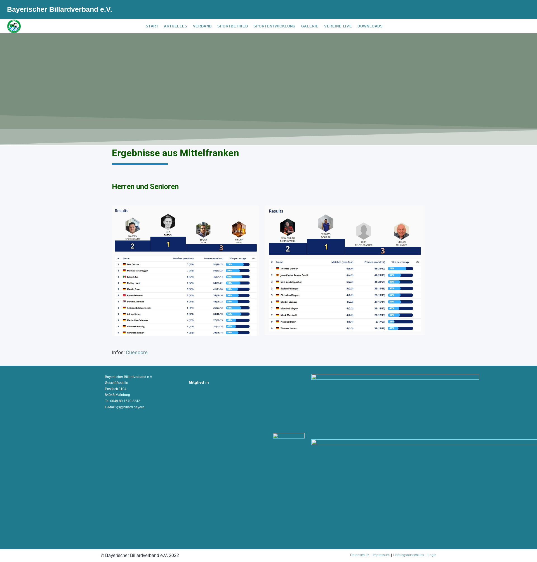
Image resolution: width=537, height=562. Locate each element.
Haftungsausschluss (408, 555)
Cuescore (137, 352)
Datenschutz (359, 555)
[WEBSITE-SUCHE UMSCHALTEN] (390, 26)
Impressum (381, 555)
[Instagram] (514, 10)
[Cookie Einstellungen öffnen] (12, 555)
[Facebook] (505, 10)
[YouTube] (522, 10)
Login (432, 555)
